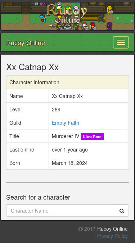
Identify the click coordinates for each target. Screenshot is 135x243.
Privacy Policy (112, 235)
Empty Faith (65, 122)
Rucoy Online (25, 42)
